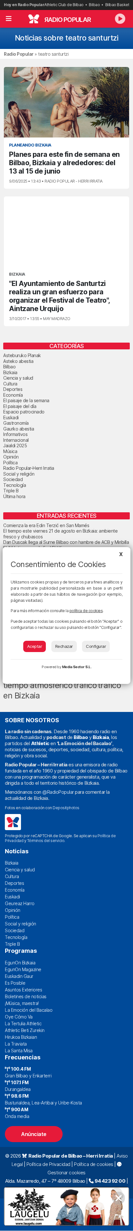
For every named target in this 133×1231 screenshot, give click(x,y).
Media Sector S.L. (77, 667)
